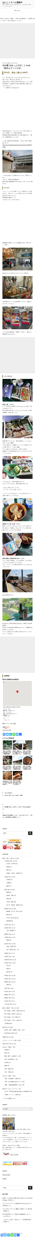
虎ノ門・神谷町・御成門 (13, 905)
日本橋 (8, 879)
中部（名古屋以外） (9, 792)
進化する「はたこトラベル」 (10, 1088)
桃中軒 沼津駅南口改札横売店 (10, 679)
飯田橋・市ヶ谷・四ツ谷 (13, 911)
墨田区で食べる (8, 934)
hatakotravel (14, 63)
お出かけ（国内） (7, 1047)
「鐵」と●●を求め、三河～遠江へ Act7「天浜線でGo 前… (27, 752)
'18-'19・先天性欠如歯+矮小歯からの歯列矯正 (16, 1091)
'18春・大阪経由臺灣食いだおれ (13, 1085)
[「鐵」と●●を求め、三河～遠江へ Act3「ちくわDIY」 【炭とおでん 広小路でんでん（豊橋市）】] (17, 780)
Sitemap (4, 1170)
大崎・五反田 (10, 946)
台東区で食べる (8, 928)
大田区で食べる (8, 956)
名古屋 (6, 1062)
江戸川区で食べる (9, 1004)
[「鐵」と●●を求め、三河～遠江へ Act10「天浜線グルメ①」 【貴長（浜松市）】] (7, 764)
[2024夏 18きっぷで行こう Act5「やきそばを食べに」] (7, 780)
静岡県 (21, 795)
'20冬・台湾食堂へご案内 (11, 1078)
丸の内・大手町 (10, 863)
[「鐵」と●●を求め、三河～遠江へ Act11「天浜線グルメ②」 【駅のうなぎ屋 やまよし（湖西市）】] (27, 764)
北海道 (6, 1049)
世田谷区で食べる (9, 959)
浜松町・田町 (10, 895)
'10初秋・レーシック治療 (11, 1094)
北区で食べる (8, 988)
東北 (5, 1053)
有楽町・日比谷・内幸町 (13, 873)
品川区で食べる (8, 943)
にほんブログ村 (6, 730)
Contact (4, 1178)
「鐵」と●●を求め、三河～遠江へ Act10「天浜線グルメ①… (7, 768)
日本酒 (9, 795)
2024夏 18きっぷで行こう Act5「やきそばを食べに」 (7, 783)
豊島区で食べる (8, 982)
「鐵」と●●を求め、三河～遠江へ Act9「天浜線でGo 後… (17, 768)
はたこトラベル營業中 (12, 2)
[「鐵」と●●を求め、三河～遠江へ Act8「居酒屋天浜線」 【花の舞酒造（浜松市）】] (7, 749)
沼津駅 (14, 723)
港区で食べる (8, 889)
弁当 (11, 723)
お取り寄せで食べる (7, 1043)
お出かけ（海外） (7, 1076)
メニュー (18, 10)
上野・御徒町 (10, 930)
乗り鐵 (6, 795)
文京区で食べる (8, 924)
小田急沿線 (7, 1023)
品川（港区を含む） (11, 949)
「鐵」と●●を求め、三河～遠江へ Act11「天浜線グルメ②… (27, 768)
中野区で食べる (8, 975)
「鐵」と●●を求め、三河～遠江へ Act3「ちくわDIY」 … (17, 783)
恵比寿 (8, 972)
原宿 (7, 968)
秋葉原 (8, 866)
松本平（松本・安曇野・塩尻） (12, 1030)
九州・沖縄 (7, 1072)
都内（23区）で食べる (8, 858)
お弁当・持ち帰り (15, 795)
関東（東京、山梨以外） (11, 1056)
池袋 (7, 984)
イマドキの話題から (7, 1098)
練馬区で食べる (8, 997)
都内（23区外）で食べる (9, 1008)
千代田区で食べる (9, 861)
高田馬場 (8, 921)
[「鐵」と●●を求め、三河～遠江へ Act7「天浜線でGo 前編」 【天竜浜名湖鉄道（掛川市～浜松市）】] (27, 749)
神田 (7, 870)
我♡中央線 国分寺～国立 (11, 1014)
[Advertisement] (17, 40)
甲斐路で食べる (6, 1037)
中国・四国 (7, 1069)
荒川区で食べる (8, 991)
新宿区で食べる (8, 908)
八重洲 (8, 882)
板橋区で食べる (8, 994)
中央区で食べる (8, 877)
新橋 (7, 892)
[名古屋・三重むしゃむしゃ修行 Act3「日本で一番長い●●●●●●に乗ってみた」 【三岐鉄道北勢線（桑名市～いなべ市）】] (17, 749)
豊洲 (7, 940)
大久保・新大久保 (11, 917)
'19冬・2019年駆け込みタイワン (13, 1081)
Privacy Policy (6, 1174)
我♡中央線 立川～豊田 (11, 1017)
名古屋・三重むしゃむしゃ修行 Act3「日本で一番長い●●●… (17, 752)
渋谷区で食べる (8, 963)
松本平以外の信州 (9, 1033)
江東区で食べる (8, 937)
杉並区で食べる (8, 978)
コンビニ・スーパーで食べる (10, 1040)
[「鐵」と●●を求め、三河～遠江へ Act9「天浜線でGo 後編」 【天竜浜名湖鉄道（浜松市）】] (17, 764)
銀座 (7, 886)
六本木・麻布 (10, 902)
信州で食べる (6, 1027)
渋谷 (7, 965)
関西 (5, 1065)
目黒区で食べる (8, 953)
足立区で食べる (8, 1001)
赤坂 (7, 898)
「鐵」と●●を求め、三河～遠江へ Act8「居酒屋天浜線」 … (7, 752)
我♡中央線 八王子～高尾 (11, 1020)
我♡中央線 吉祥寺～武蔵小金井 (13, 1010)
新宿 (7, 914)
